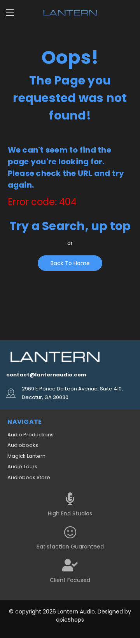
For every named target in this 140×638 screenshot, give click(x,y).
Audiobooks (22, 445)
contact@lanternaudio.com (46, 374)
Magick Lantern (26, 456)
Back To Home (70, 263)
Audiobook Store (28, 477)
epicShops (70, 620)
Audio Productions (30, 434)
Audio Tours (22, 466)
